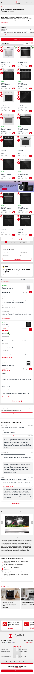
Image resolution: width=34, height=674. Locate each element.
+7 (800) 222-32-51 (28, 640)
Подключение (4, 649)
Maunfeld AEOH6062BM (23, 230)
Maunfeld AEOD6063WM (23, 151)
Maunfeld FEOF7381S (5, 84)
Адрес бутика (22, 656)
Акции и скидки (17, 646)
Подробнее (10, 628)
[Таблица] (32, 43)
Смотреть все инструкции (7, 578)
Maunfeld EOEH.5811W (5, 61)
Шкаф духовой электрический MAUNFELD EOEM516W (12, 427)
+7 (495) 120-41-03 (6, 640)
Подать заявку (17, 259)
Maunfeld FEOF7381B (22, 84)
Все (3, 30)
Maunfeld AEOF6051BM (6, 151)
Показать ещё (16, 239)
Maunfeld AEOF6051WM (6, 129)
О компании (22, 654)
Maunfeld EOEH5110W (7, 288)
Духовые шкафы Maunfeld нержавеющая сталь (14, 32)
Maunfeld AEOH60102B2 (8, 325)
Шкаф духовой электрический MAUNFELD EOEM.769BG (13, 454)
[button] (2, 68)
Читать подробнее (6, 318)
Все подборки (5, 34)
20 (24, 242)
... (20, 242)
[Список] (29, 43)
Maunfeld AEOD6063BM (6, 174)
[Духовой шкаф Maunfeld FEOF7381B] (25, 68)
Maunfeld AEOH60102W (8, 364)
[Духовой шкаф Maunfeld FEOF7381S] (8, 68)
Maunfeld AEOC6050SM (23, 174)
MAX (14, 642)
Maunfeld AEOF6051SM (23, 129)
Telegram (9, 642)
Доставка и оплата (5, 651)
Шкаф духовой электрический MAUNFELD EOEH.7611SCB (13, 479)
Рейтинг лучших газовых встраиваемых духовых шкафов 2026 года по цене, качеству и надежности (10, 599)
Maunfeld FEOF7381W (5, 106)
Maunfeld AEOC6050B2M (23, 208)
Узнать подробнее (17, 667)
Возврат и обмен (23, 651)
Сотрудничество (23, 649)
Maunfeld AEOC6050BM (6, 208)
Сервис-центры (5, 654)
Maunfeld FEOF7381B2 (22, 106)
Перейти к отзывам (5, 281)
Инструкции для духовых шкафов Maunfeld (12, 558)
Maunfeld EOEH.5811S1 (22, 61)
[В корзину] (13, 66)
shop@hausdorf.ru (29, 642)
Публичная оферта (6, 656)
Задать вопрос (17, 414)
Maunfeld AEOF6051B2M (6, 230)
